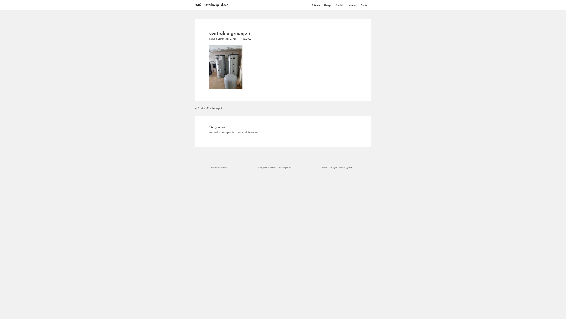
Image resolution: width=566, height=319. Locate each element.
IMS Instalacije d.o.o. (212, 5)
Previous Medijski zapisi (208, 108)
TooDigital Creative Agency (340, 167)
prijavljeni (226, 132)
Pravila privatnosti (219, 167)
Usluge (327, 5)
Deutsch (365, 5)
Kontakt (353, 5)
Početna (316, 5)
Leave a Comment (218, 38)
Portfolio (339, 5)
